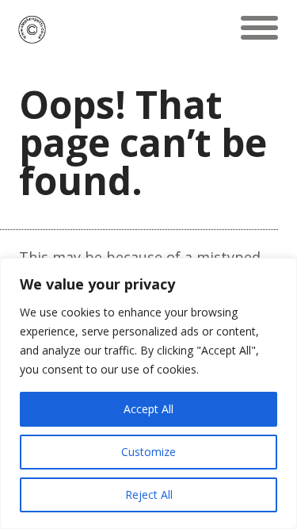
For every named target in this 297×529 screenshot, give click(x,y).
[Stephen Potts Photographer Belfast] (32, 28)
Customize (148, 451)
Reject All (149, 494)
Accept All (148, 408)
